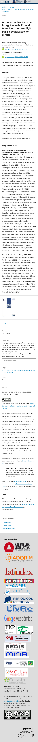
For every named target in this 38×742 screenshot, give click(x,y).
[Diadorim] (19, 563)
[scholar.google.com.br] (18, 622)
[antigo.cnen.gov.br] (20, 612)
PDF (6, 323)
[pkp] (10, 633)
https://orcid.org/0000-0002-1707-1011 (16, 49)
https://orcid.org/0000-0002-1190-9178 (16, 57)
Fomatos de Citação (10, 360)
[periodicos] (19, 583)
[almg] (19, 551)
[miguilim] (16, 676)
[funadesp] (25, 633)
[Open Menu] (2, 2)
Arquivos (11, 7)
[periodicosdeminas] (19, 603)
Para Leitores (7, 522)
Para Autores (7, 525)
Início (4, 7)
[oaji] (18, 641)
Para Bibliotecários (9, 528)
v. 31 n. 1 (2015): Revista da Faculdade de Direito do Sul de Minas (18, 10)
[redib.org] (15, 650)
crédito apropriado (20, 481)
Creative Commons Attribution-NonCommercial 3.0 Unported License (18, 406)
